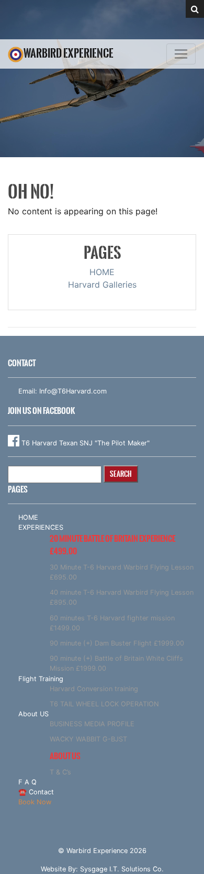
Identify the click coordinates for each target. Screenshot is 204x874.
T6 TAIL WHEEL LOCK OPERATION (104, 704)
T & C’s (60, 772)
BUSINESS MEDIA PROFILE (92, 724)
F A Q (27, 782)
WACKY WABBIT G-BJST (88, 739)
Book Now (34, 802)
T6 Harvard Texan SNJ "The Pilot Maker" (84, 443)
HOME (102, 272)
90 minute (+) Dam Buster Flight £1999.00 (117, 643)
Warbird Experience (69, 53)
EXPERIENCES (40, 527)
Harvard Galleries (102, 284)
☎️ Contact (36, 792)
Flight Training (40, 679)
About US (33, 714)
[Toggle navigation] (181, 53)
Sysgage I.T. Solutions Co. (122, 869)
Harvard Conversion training (94, 689)
